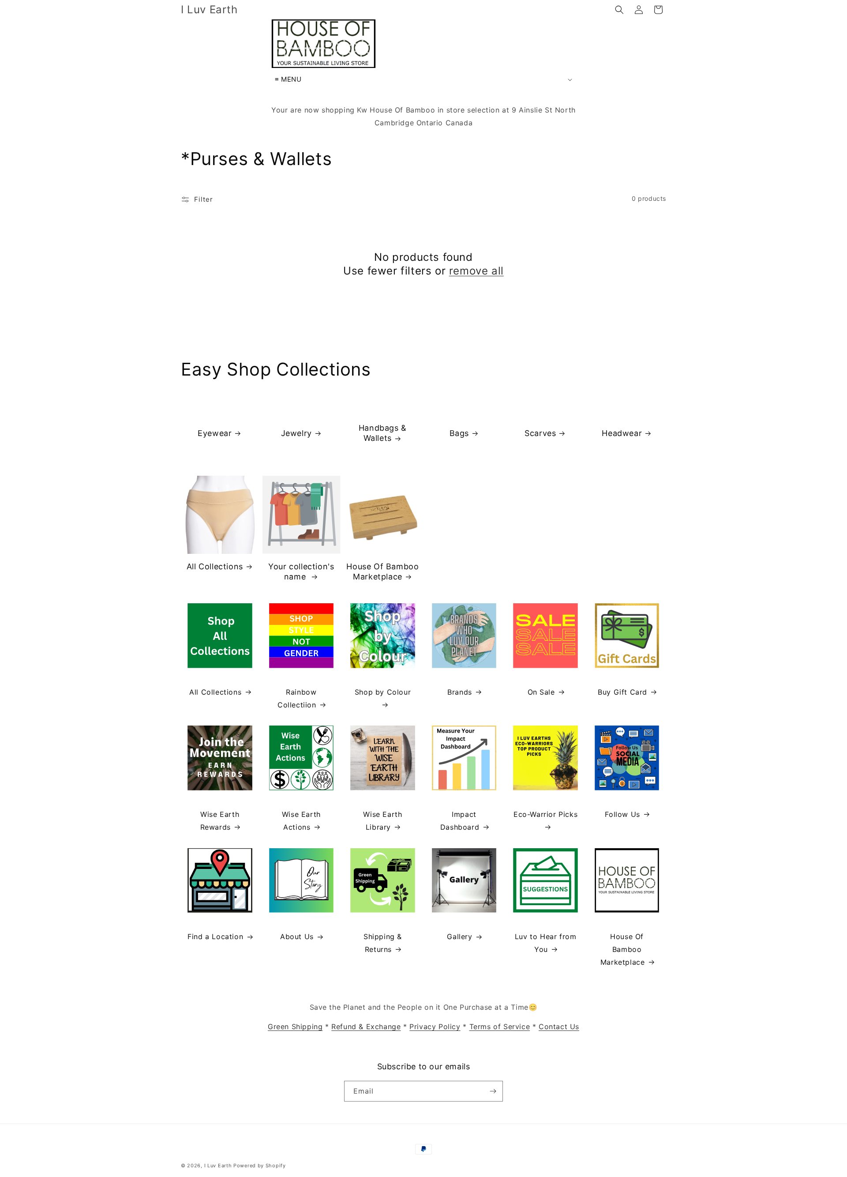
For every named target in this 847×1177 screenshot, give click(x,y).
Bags (458, 433)
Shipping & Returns (383, 943)
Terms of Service (499, 1026)
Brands (459, 692)
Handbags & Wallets (383, 433)
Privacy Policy (434, 1026)
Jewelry (296, 433)
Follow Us (622, 814)
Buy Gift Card (622, 692)
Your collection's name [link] (301, 571)
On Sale (541, 692)
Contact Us (559, 1026)
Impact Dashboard (459, 820)
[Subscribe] (492, 1091)
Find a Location (215, 936)
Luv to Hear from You (546, 943)
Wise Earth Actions (301, 820)
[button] (619, 9)
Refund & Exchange (366, 1026)
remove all (476, 270)
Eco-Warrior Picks (545, 814)
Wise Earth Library (382, 820)
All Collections (215, 566)
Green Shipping (295, 1026)
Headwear (622, 433)
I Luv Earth (218, 1165)
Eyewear (215, 433)
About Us (297, 936)
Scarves (540, 433)
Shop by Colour (383, 692)
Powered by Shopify (259, 1165)
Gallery (459, 936)
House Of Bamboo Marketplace (382, 571)
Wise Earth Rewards (220, 820)
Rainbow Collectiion (296, 698)
